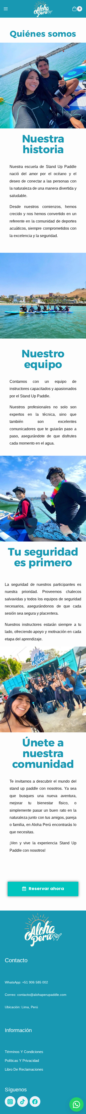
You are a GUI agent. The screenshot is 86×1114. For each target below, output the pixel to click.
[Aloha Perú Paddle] (43, 9)
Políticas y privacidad (22, 1060)
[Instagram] (10, 1101)
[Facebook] (35, 1101)
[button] (76, 1104)
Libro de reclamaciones (24, 1069)
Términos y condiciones (24, 1052)
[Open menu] (5, 8)
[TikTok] (22, 1101)
